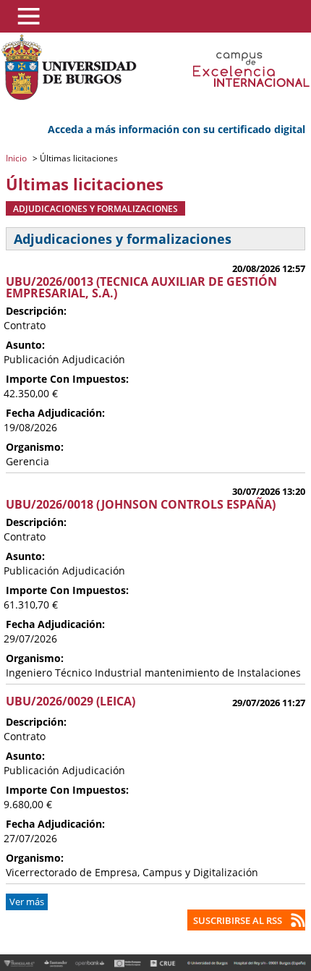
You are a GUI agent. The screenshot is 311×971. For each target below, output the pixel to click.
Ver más (26, 902)
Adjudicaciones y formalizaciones (95, 208)
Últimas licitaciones (78, 158)
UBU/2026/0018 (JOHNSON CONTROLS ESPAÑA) (141, 504)
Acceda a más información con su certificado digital (176, 129)
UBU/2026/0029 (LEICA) (70, 701)
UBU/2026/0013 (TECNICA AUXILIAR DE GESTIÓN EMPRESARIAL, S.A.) (141, 287)
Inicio (17, 158)
